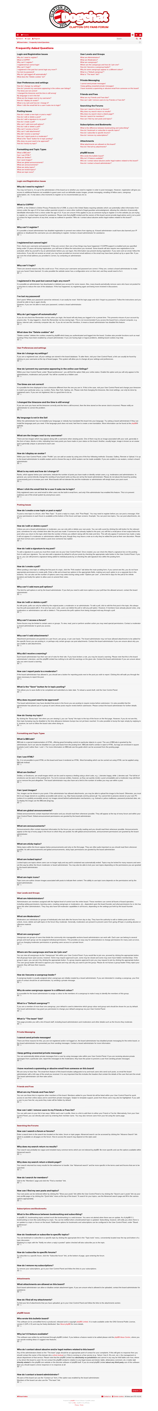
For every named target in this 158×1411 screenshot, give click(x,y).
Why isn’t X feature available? (91, 158)
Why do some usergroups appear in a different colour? (101, 69)
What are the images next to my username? (34, 98)
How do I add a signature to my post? (31, 119)
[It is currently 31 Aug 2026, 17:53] (140, 42)
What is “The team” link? (89, 74)
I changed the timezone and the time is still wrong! (36, 93)
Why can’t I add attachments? (28, 131)
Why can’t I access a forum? (28, 129)
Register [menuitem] (140, 35)
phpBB (134, 423)
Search (20, 39)
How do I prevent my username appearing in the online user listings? (44, 88)
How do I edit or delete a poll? (28, 127)
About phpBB (65, 1324)
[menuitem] (133, 35)
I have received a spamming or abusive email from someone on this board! (109, 88)
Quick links (18, 35)
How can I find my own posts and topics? (96, 119)
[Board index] (79, 16)
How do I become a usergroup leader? (95, 67)
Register (37, 39)
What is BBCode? (24, 153)
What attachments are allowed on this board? (98, 144)
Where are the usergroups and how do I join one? (99, 65)
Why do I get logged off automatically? (32, 74)
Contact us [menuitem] (107, 1396)
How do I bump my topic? (27, 143)
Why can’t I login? (24, 67)
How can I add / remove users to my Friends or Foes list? (102, 100)
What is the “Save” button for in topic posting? (35, 139)
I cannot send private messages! (93, 83)
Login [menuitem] (137, 35)
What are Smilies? (24, 157)
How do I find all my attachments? (93, 147)
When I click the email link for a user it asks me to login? (39, 105)
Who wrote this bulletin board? (92, 156)
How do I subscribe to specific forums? (95, 133)
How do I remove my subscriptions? (94, 135)
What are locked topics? (26, 170)
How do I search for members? (92, 116)
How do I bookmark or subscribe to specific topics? (100, 130)
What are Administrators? (90, 57)
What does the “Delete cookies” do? (31, 77)
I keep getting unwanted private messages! (97, 86)
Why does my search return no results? (95, 111)
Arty (74, 1402)
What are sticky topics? (26, 167)
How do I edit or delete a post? (29, 117)
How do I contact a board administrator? (96, 163)
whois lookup (58, 1355)
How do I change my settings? (29, 86)
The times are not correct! (27, 91)
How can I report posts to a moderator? (32, 136)
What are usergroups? (89, 62)
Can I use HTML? (24, 155)
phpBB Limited (82, 1322)
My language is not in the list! (28, 96)
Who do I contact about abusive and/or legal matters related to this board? (109, 161)
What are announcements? (27, 165)
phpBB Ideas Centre (122, 1337)
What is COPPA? (23, 60)
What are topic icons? (25, 172)
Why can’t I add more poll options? (30, 124)
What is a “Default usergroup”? (92, 72)
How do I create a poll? (26, 122)
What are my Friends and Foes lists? (94, 97)
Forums (26, 35)
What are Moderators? (89, 60)
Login (28, 39)
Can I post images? (24, 160)
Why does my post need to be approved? (33, 141)
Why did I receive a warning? (28, 134)
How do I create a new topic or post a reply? (34, 114)
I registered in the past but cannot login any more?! (37, 69)
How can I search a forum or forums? (94, 109)
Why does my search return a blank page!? (97, 114)
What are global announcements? (30, 162)
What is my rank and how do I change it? (33, 103)
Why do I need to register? (27, 57)
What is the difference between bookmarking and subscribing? (104, 128)
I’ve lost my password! (25, 72)
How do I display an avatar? (28, 100)
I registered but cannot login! (28, 65)
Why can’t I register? (25, 62)
